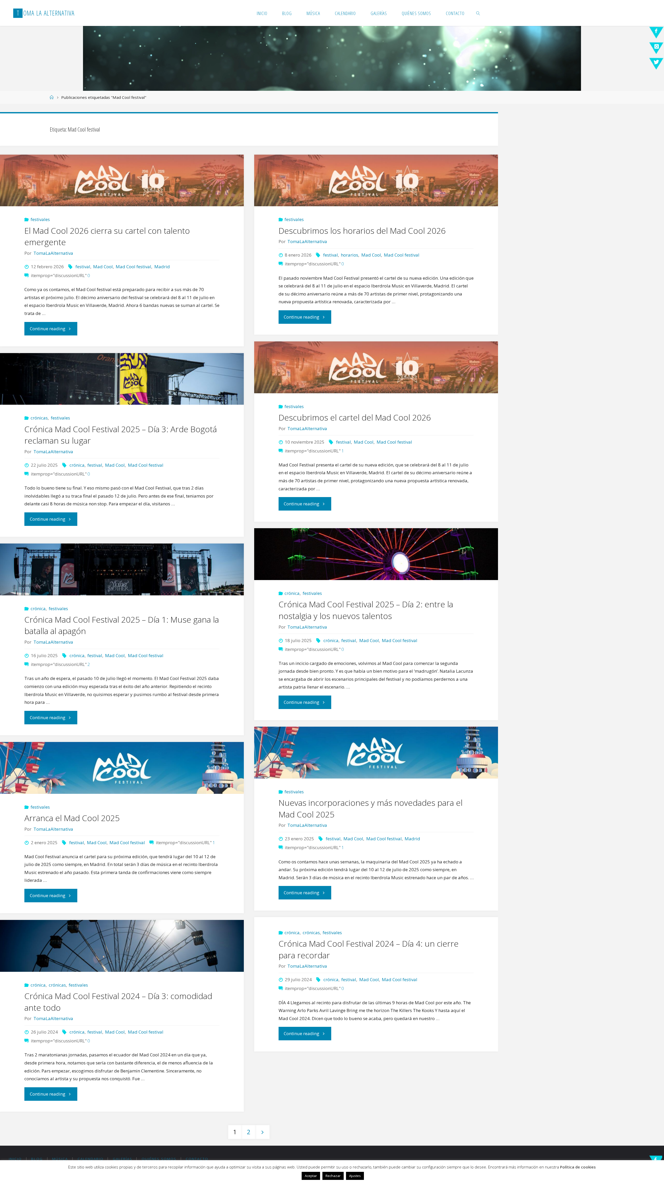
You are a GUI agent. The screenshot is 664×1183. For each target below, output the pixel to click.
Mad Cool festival (133, 267)
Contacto (197, 1158)
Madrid (162, 267)
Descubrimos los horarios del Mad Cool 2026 (362, 230)
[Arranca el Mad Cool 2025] (122, 768)
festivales (40, 219)
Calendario (90, 1158)
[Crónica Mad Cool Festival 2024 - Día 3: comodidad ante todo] (122, 946)
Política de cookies (578, 1167)
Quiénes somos (159, 1158)
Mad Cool (103, 267)
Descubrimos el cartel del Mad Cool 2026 (355, 417)
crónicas (39, 418)
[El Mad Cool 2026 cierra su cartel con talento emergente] (122, 181)
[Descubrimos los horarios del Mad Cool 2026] (376, 181)
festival (82, 267)
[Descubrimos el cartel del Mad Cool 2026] (376, 367)
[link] (478, 13)
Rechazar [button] (333, 1175)
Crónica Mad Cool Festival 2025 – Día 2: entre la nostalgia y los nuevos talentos (366, 610)
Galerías (122, 1158)
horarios (349, 255)
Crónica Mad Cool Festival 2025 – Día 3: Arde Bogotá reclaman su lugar (120, 434)
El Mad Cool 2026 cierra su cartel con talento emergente (107, 236)
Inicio (15, 1158)
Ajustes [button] (355, 1175)
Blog (37, 1158)
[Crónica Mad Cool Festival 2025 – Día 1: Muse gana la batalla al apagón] (122, 569)
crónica (77, 465)
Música (60, 1158)
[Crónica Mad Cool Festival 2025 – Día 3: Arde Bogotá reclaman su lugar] (122, 379)
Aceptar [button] (311, 1175)
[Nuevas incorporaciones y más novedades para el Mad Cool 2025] (376, 753)
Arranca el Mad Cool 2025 (72, 817)
